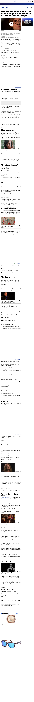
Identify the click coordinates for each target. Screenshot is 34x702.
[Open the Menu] (1, 1)
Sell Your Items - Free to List (11, 614)
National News (4, 7)
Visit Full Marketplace (17, 613)
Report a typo (3, 607)
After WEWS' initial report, (5, 497)
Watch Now (30, 1)
